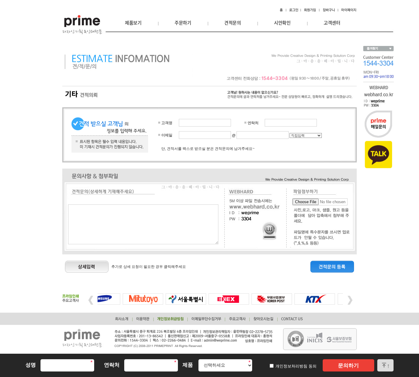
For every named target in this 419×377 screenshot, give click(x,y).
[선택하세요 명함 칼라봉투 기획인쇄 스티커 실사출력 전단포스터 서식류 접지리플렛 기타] (225, 365)
